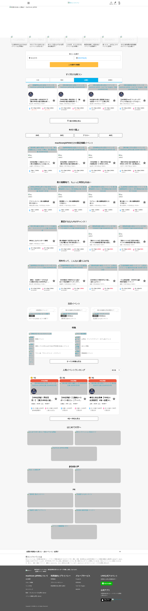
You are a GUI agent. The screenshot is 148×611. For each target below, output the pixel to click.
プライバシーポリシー (57, 582)
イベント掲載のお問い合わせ (33, 596)
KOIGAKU (78, 582)
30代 (62, 135)
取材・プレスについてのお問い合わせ (36, 593)
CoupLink (78, 579)
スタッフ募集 (29, 582)
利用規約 (53, 579)
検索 (119, 3)
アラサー (86, 135)
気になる (111, 4)
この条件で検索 (74, 65)
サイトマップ (29, 589)
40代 (110, 135)
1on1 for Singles (80, 586)
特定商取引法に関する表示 (58, 586)
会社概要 (28, 579)
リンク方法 (29, 586)
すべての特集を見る (74, 361)
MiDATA (78, 589)
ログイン (115, 4)
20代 (37, 135)
